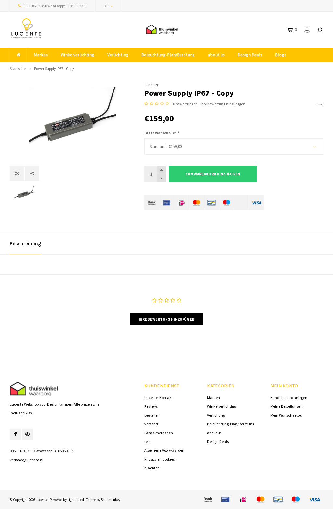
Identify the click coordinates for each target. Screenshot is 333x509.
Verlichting (117, 55)
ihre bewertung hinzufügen (222, 104)
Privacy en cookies (159, 459)
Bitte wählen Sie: (161, 133)
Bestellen (152, 415)
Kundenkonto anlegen (288, 397)
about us (216, 55)
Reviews (151, 406)
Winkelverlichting (77, 55)
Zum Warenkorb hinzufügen (212, 174)
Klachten (152, 467)
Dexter (151, 84)
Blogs (280, 55)
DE (106, 5)
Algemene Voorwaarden (164, 450)
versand (151, 423)
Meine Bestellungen (286, 406)
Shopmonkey (110, 499)
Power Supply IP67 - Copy (54, 68)
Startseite (18, 68)
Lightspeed (75, 499)
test (147, 441)
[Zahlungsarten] (151, 202)
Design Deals (250, 55)
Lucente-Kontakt (158, 397)
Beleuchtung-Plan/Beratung (168, 55)
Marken (41, 55)
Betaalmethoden (158, 432)
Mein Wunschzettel (286, 415)
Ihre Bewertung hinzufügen (166, 319)
